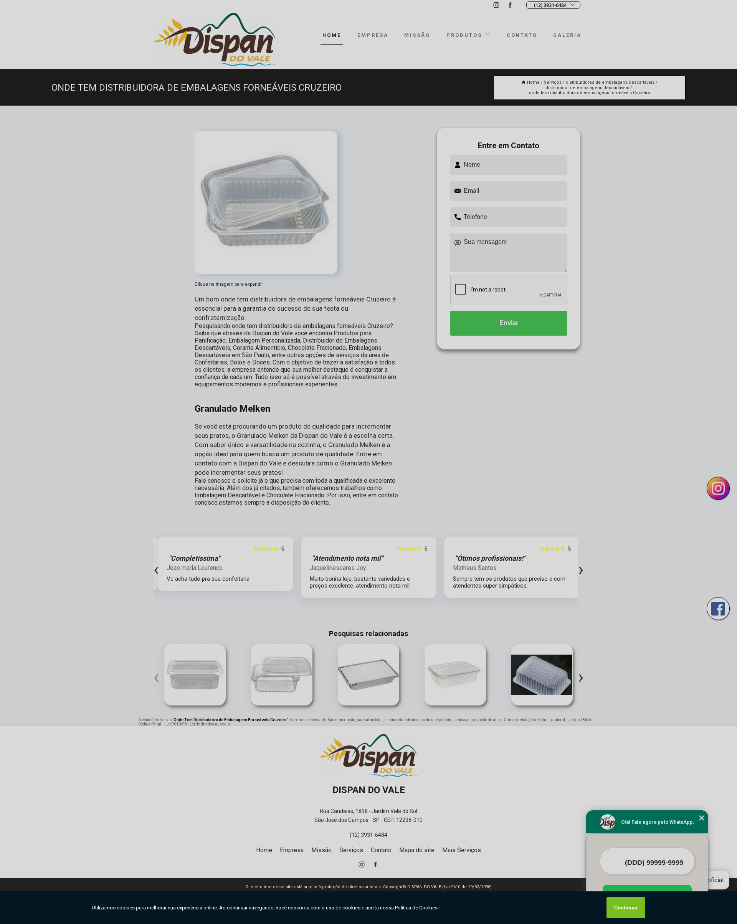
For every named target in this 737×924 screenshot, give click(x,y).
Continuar (626, 908)
